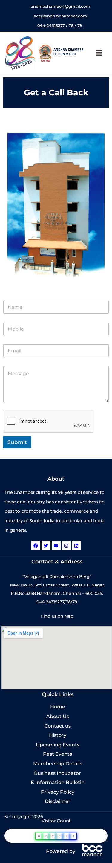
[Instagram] (66, 545)
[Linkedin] (76, 545)
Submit (17, 442)
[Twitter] (46, 545)
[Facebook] (35, 545)
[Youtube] (56, 545)
